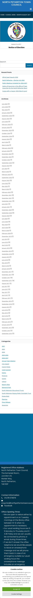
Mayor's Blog (6, 384)
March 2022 (5, 189)
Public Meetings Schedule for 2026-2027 (14, 83)
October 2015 (6, 330)
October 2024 (6, 133)
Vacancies (5, 405)
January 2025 (6, 127)
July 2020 (4, 219)
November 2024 (7, 130)
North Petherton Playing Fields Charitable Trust (16, 393)
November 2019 (7, 236)
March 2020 (5, 230)
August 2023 (6, 166)
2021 (3, 346)
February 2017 (6, 298)
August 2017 (6, 283)
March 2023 (5, 172)
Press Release (6, 402)
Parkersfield (5, 396)
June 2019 (5, 242)
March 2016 (5, 319)
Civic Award (5, 364)
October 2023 (6, 160)
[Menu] (31, 9)
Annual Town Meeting (8, 361)
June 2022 (5, 183)
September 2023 (7, 163)
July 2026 (4, 104)
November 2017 (7, 275)
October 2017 (6, 278)
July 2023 (4, 169)
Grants (4, 379)
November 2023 (7, 157)
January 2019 (6, 248)
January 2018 (6, 269)
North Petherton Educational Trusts (13, 390)
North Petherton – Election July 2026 (13, 80)
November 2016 (7, 301)
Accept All (16, 589)
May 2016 (5, 313)
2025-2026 (5, 355)
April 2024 (5, 142)
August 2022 (6, 180)
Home (2, 15)
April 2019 (5, 245)
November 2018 (7, 251)
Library (4, 381)
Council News (10, 15)
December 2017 (7, 272)
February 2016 (6, 322)
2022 (3, 349)
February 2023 (6, 174)
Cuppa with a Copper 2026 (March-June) (14, 91)
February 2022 (6, 192)
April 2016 (5, 316)
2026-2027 (5, 358)
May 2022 (5, 186)
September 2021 (7, 201)
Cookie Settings (16, 594)
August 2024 (6, 139)
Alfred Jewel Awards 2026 (10, 77)
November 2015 (7, 327)
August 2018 (6, 257)
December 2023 (7, 154)
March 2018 (5, 266)
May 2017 (5, 292)
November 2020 (7, 210)
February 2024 (6, 148)
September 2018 (7, 254)
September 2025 (7, 116)
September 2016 (7, 304)
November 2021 (7, 198)
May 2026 (5, 110)
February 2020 (6, 233)
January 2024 (6, 151)
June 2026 (5, 107)
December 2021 (7, 195)
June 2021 (5, 204)
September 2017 (7, 280)
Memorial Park (6, 387)
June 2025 (5, 121)
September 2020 (7, 213)
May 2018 (5, 263)
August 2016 (6, 307)
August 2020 (6, 216)
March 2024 (5, 145)
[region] (16, 582)
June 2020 (5, 222)
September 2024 (7, 136)
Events (4, 373)
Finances (4, 376)
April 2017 (5, 295)
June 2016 (5, 310)
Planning (4, 399)
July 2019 (4, 239)
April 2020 (5, 227)
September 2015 (7, 333)
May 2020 (5, 224)
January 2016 (6, 325)
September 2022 (7, 177)
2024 (3, 352)
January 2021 (6, 207)
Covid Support (6, 370)
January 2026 (6, 113)
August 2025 (6, 119)
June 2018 (5, 260)
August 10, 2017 (16, 44)
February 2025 (6, 124)
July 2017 (4, 286)
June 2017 (5, 289)
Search (3, 62)
